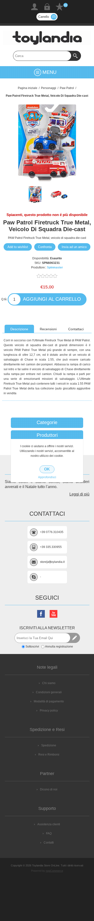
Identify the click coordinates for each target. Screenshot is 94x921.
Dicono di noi (48, 789)
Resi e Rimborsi (48, 754)
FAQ (49, 833)
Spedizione (48, 745)
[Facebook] (41, 614)
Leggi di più (79, 494)
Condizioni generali (49, 692)
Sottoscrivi (32, 646)
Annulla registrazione (59, 646)
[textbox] (42, 56)
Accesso (47, 7)
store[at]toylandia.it (52, 562)
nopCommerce (54, 870)
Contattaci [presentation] (76, 329)
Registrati (34, 7)
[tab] (19, 329)
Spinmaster (55, 267)
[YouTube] (53, 614)
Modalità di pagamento (49, 701)
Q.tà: (4, 299)
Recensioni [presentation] (48, 329)
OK (47, 469)
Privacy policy (49, 710)
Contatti (49, 842)
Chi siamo (48, 683)
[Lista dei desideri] (59, 7)
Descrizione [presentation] (19, 329)
